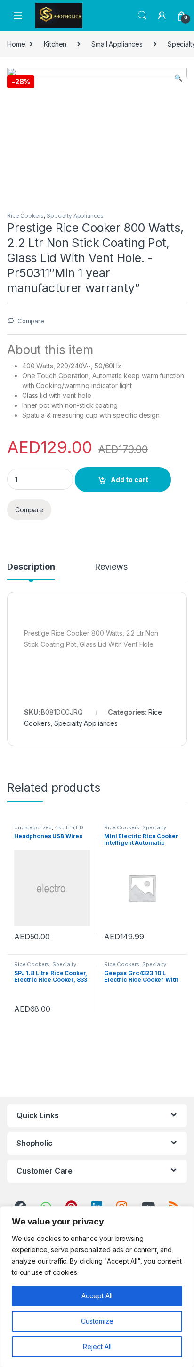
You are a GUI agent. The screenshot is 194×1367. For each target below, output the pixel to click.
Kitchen (55, 44)
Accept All (97, 1296)
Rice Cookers (25, 215)
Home (16, 44)
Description (31, 567)
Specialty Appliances (75, 215)
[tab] (31, 571)
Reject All (97, 1347)
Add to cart (129, 480)
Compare (30, 321)
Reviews (111, 567)
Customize (97, 1321)
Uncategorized (33, 827)
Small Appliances (117, 44)
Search (142, 15)
